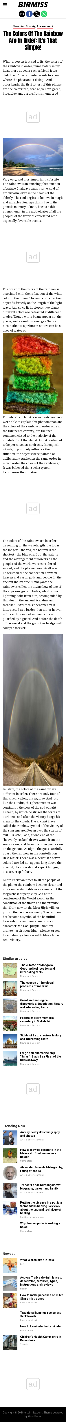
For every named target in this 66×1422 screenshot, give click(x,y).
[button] (5, 4)
